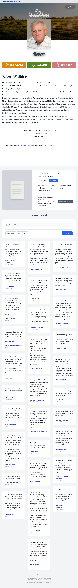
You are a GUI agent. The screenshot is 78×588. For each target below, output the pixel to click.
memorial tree (25, 145)
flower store (54, 145)
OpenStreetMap (41, 582)
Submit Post (67, 233)
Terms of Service (44, 579)
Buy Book (53, 180)
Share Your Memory (65, 201)
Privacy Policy (33, 579)
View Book (42, 180)
